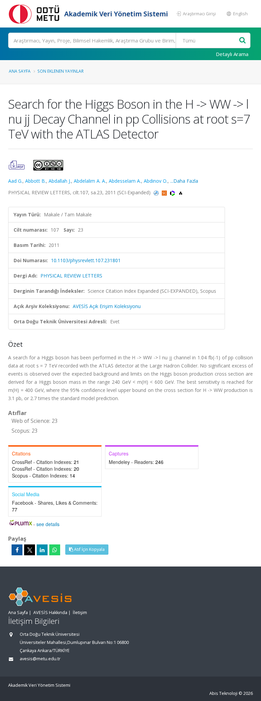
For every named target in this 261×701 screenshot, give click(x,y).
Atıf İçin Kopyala (89, 549)
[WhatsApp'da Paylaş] (54, 549)
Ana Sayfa (20, 71)
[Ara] (242, 40)
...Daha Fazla (184, 181)
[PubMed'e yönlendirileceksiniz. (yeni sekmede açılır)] (157, 192)
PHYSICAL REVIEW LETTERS (71, 275)
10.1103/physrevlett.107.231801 (86, 260)
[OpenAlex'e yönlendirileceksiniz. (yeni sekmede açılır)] (180, 192)
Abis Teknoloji (223, 693)
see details (47, 524)
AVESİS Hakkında (50, 612)
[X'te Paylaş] (29, 549)
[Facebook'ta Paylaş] (17, 549)
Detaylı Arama (232, 54)
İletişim (80, 612)
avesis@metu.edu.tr (40, 659)
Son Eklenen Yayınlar (60, 71)
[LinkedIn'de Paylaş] (42, 549)
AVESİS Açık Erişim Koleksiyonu (107, 306)
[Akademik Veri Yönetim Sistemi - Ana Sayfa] (35, 14)
